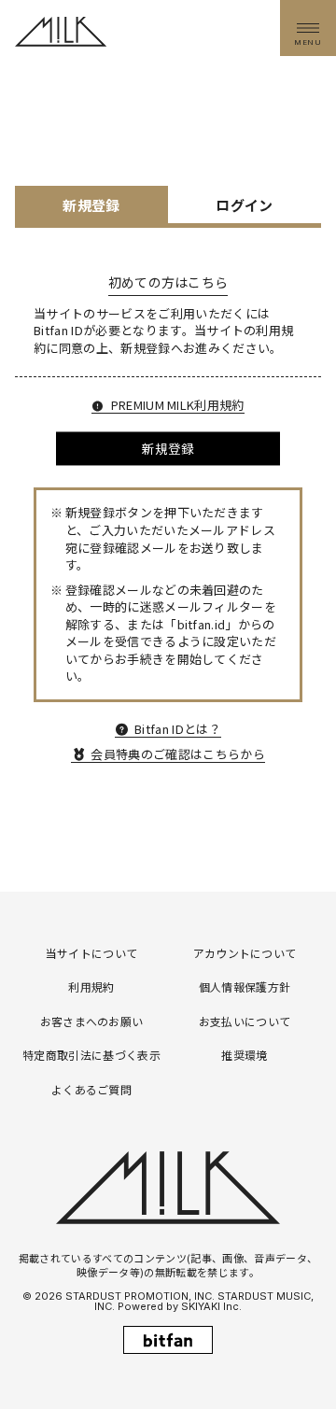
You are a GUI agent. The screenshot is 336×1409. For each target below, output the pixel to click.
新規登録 (167, 448)
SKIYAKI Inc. (211, 1306)
